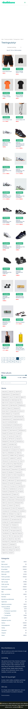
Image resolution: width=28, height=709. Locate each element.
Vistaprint (3, 632)
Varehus (3, 622)
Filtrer (4, 377)
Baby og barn (4, 564)
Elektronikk (3, 574)
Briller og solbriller (5, 571)
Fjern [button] (22, 707)
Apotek (3, 561)
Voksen (3, 635)
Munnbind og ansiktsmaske (7, 599)
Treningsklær (7, 613)
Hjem (2, 39)
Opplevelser (4, 601)
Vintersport (4, 630)
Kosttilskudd (7, 608)
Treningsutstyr (7, 615)
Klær (2, 591)
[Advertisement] (14, 20)
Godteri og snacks (5, 579)
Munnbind (3, 596)
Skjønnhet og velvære (6, 604)
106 (13, 361)
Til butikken (6, 68)
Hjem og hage (4, 581)
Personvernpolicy (5, 695)
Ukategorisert (4, 617)
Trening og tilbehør (5, 606)
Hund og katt (4, 586)
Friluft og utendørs (5, 576)
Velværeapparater (5, 625)
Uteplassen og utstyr (6, 620)
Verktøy (3, 627)
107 (16, 361)
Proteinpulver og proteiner (10, 611)
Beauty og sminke (5, 566)
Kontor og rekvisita (5, 594)
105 (9, 361)
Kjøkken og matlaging (6, 589)
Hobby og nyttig (5, 584)
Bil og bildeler (4, 569)
